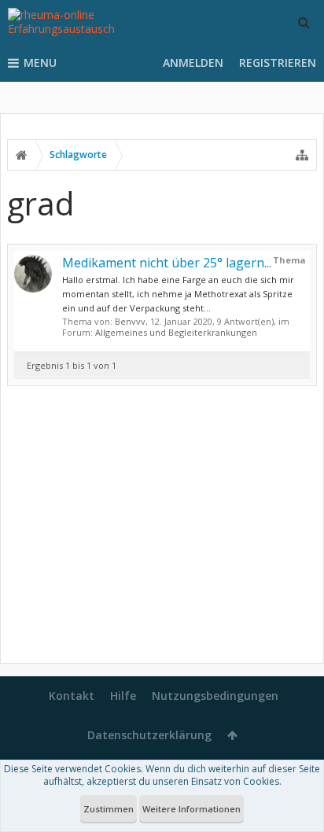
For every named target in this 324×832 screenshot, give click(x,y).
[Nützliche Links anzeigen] (302, 155)
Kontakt (71, 695)
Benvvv (130, 321)
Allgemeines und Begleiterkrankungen (176, 332)
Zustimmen (108, 809)
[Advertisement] (162, 528)
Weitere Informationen (191, 809)
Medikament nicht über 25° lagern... (166, 262)
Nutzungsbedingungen (215, 695)
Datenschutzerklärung (149, 734)
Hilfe (123, 695)
